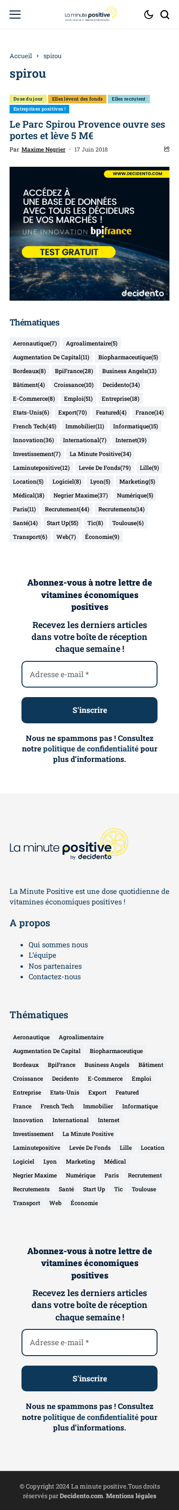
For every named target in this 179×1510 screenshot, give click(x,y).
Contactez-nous (55, 976)
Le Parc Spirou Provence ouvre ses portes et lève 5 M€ (87, 130)
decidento (121, 384)
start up (62, 523)
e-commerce (34, 398)
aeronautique (35, 343)
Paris (24, 509)
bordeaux (29, 371)
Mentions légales (131, 1495)
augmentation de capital (51, 357)
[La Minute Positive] (89, 14)
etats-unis (31, 412)
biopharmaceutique (128, 357)
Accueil (21, 55)
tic (95, 523)
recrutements (121, 509)
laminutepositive (41, 467)
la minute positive (100, 453)
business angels (129, 371)
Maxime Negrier (43, 149)
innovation (33, 440)
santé (25, 523)
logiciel (67, 481)
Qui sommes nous (58, 944)
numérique (135, 495)
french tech (34, 426)
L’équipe (42, 955)
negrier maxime (80, 495)
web (66, 536)
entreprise (120, 398)
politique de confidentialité (90, 748)
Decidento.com (81, 1495)
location (28, 481)
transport (30, 536)
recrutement (67, 509)
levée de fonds (105, 467)
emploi (78, 398)
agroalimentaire (91, 343)
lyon (100, 481)
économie (102, 536)
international (84, 440)
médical (28, 495)
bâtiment (29, 384)
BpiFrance (74, 371)
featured (111, 412)
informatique (135, 426)
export (72, 412)
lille (149, 467)
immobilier (84, 426)
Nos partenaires (55, 966)
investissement (37, 453)
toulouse (128, 523)
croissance (74, 384)
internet (131, 440)
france (150, 412)
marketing (137, 481)
